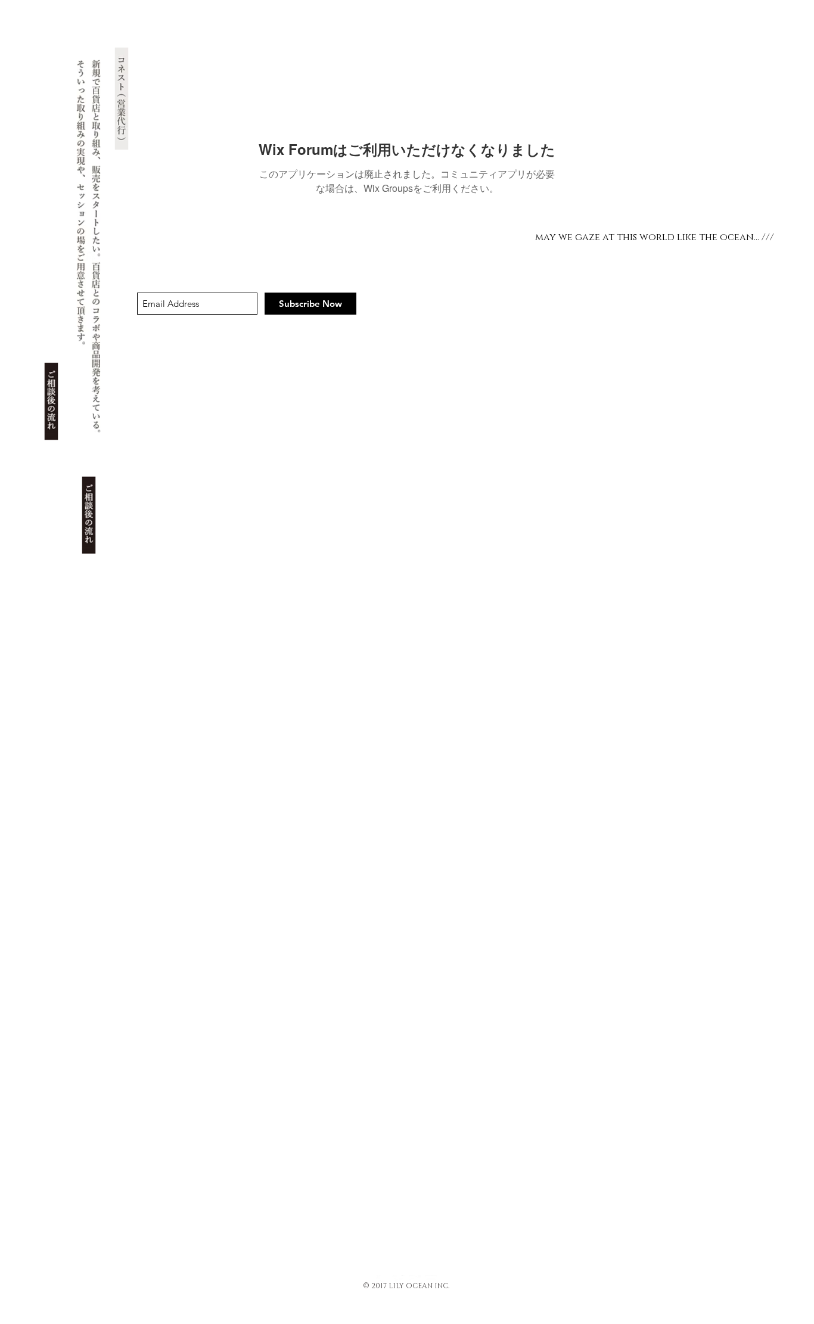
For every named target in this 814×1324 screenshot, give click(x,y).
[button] (51, 401)
